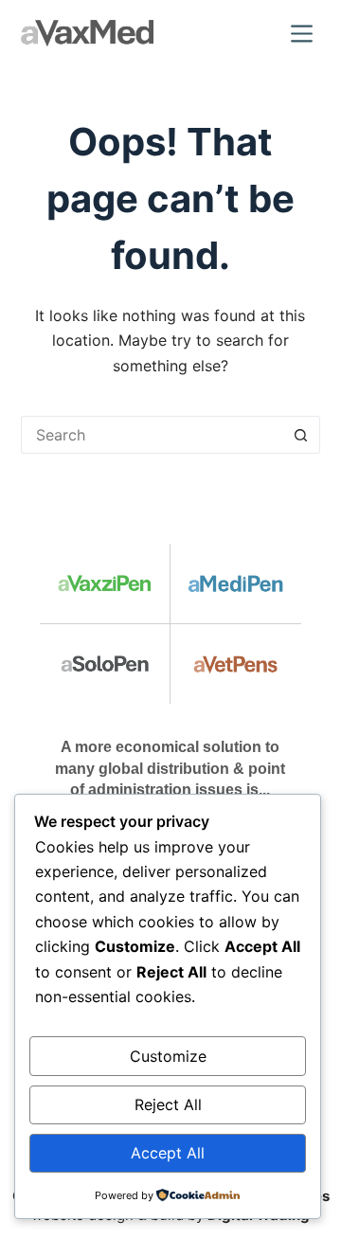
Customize (168, 1056)
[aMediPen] (236, 583)
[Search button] (301, 435)
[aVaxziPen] (104, 583)
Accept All (168, 1152)
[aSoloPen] (104, 664)
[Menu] (305, 34)
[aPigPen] (236, 664)
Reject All (168, 1104)
